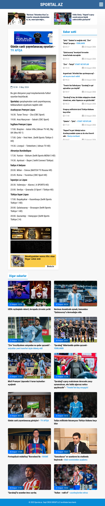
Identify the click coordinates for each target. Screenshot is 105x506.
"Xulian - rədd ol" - (71, 492)
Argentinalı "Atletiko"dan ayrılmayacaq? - (79, 76)
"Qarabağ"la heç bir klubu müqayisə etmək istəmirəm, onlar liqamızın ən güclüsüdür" (79, 100)
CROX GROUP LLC (53, 502)
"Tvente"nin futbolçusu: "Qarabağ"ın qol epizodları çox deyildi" (79, 88)
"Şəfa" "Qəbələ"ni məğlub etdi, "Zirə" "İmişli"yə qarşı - (79, 43)
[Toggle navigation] (101, 4)
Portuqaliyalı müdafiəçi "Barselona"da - (28, 456)
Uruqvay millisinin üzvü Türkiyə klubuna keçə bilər (79, 112)
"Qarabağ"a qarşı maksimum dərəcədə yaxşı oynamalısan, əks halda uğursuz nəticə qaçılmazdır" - (73, 384)
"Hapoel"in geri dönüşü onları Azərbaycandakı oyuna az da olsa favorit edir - (79, 135)
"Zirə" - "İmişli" (79, 66)
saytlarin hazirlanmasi (20, 224)
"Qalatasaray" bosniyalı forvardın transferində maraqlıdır (79, 55)
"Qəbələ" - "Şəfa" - (79, 123)
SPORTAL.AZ (51, 4)
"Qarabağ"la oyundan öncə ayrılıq (22, 492)
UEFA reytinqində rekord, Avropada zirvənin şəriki (29, 309)
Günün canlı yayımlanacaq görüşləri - (28, 420)
